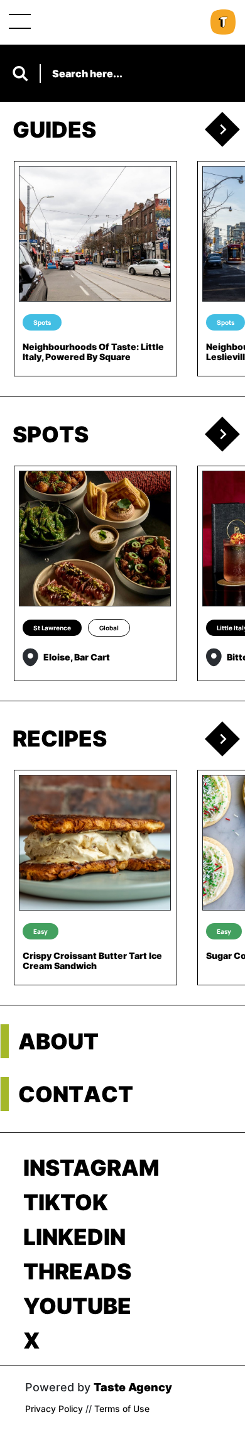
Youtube (77, 1305)
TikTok (65, 1202)
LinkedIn (74, 1236)
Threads (77, 1271)
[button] (225, 129)
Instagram (91, 1167)
